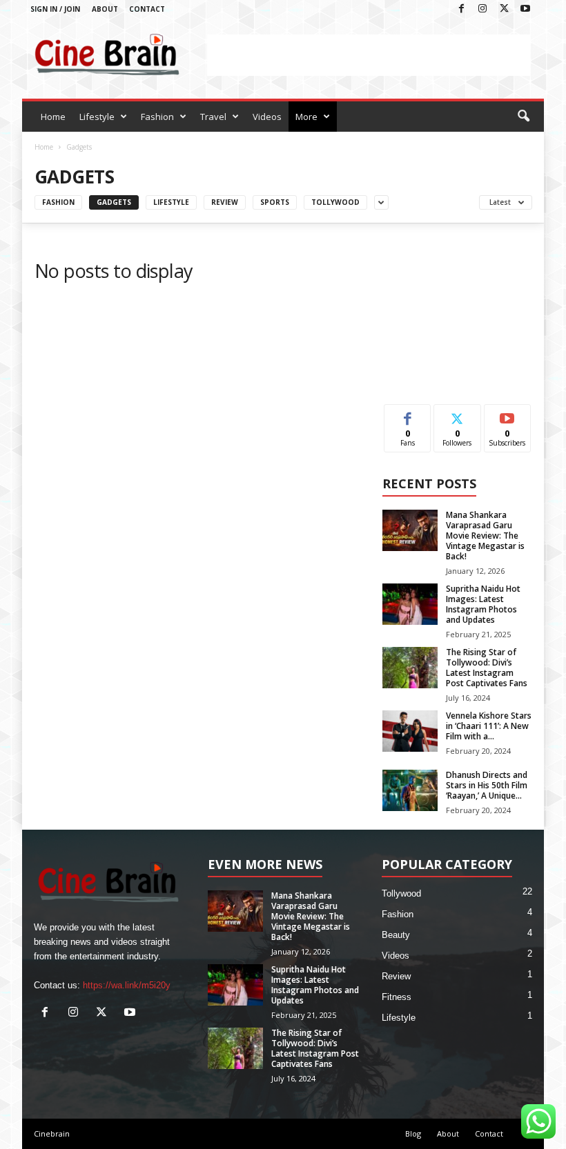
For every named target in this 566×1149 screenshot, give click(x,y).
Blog (413, 1133)
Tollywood (335, 202)
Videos (267, 116)
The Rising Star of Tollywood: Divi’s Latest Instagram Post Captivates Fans (486, 667)
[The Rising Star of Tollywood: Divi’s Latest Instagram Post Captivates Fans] (410, 667)
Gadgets (114, 202)
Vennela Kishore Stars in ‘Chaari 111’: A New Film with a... (488, 726)
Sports (274, 202)
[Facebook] (461, 9)
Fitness (396, 997)
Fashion (157, 116)
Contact (147, 9)
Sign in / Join (55, 9)
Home (53, 116)
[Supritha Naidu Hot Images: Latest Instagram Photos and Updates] (410, 604)
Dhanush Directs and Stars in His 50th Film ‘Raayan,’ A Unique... (486, 785)
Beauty (396, 935)
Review (224, 202)
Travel (213, 116)
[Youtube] (525, 9)
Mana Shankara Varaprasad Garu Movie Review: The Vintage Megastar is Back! (485, 535)
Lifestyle (97, 116)
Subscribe (507, 415)
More (306, 116)
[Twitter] (504, 9)
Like (408, 415)
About (105, 9)
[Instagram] (482, 9)
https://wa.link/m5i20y (126, 985)
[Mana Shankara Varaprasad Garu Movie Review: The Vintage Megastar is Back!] (410, 530)
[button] (523, 116)
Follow (457, 415)
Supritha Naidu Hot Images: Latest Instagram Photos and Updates (483, 604)
